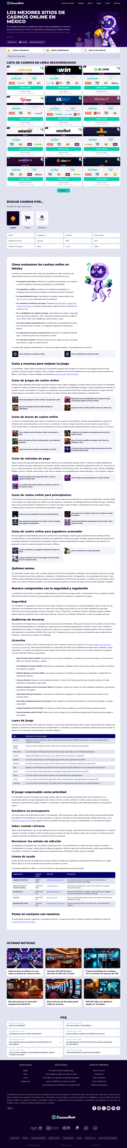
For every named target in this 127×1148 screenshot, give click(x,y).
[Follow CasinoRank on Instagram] (99, 1108)
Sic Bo (25, 1078)
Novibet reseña (63, 152)
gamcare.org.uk (52, 897)
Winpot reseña (25, 122)
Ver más (62, 190)
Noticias (117, 3)
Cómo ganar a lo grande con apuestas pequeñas (61, 1078)
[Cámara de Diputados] (52, 1128)
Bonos (90, 3)
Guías (107, 3)
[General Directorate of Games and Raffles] (36, 1128)
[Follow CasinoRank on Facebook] (94, 1108)
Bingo (25, 1070)
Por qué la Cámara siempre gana (61, 1070)
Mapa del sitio (96, 1145)
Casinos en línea (68, 3)
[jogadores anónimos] (67, 1128)
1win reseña (63, 91)
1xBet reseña (63, 122)
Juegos (80, 3)
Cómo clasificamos (99, 1081)
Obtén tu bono (25, 87)
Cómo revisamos (99, 1078)
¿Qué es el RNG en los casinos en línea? (61, 1081)
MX (9, 1108)
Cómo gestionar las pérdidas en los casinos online (61, 1085)
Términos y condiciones (33, 1145)
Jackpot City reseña (25, 182)
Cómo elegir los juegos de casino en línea (61, 1074)
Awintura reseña (25, 91)
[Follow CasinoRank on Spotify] (113, 1108)
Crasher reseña (102, 182)
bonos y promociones (24, 299)
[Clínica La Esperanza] (86, 1128)
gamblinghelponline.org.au (55, 903)
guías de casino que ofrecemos (66, 374)
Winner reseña (25, 152)
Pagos (99, 3)
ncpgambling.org (52, 886)
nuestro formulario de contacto (23, 922)
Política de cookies (66, 1145)
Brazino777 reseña (101, 122)
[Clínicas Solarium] (77, 1128)
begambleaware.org (53, 891)
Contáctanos (99, 1074)
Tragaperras (25, 1081)
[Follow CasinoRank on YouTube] (109, 1108)
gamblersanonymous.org (55, 880)
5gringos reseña (101, 152)
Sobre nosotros (99, 1070)
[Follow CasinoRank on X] (104, 1108)
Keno (26, 1074)
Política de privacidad (99, 1085)
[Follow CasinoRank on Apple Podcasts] (118, 1108)
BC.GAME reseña (101, 91)
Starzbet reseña (63, 182)
